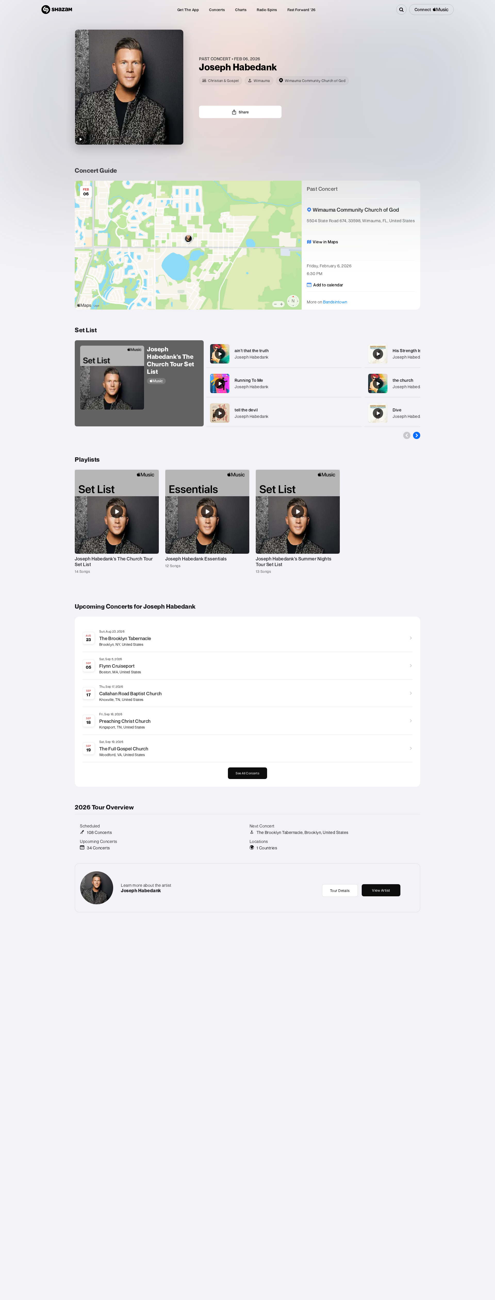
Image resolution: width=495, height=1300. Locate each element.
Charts (240, 9)
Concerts (217, 9)
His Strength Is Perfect (414, 350)
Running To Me (249, 380)
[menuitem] (188, 10)
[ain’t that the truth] (220, 354)
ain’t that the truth (252, 350)
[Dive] (378, 413)
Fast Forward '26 (301, 9)
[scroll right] (416, 435)
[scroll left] (406, 435)
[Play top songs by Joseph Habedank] (80, 139)
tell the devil (246, 409)
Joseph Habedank (252, 357)
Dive (397, 409)
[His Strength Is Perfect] (378, 354)
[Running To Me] (220, 383)
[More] (352, 354)
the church (403, 380)
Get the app (188, 9)
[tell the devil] (220, 413)
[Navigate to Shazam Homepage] (56, 9)
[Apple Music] (173, 381)
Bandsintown (335, 301)
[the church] (378, 383)
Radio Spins (267, 9)
